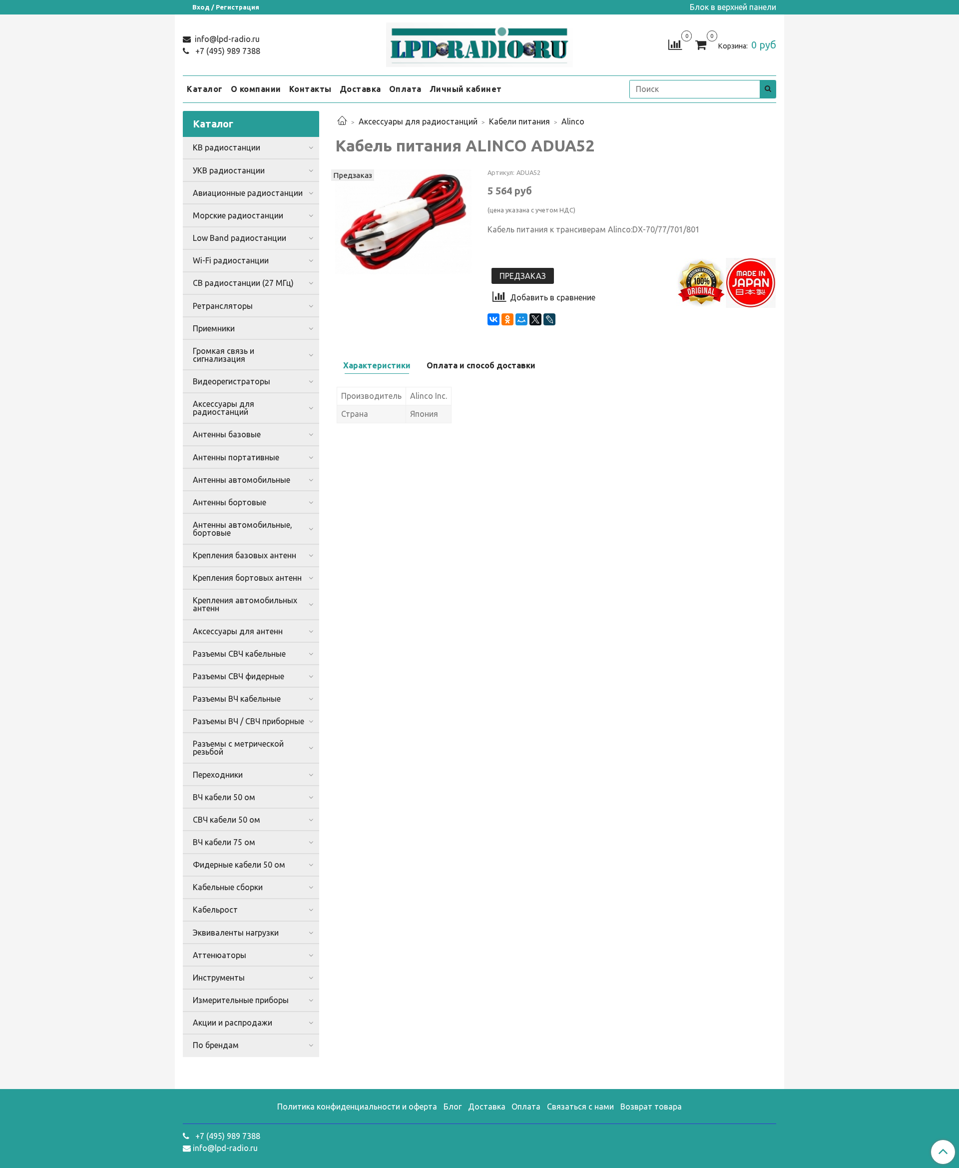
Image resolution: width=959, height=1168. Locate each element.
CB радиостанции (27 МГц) (243, 282)
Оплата (405, 88)
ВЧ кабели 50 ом (224, 797)
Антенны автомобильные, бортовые (242, 528)
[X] (535, 319)
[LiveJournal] (549, 319)
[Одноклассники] (507, 319)
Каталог (205, 88)
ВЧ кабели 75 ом (224, 842)
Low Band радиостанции (239, 237)
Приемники (214, 328)
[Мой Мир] (521, 319)
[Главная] (342, 121)
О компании (256, 88)
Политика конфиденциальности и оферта (357, 1106)
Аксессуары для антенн (238, 631)
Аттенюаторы (219, 955)
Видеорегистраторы (231, 381)
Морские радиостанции (238, 215)
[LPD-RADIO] (479, 42)
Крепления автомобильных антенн (245, 604)
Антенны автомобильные (241, 479)
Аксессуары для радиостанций (418, 121)
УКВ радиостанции (229, 170)
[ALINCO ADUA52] (403, 220)
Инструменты (219, 977)
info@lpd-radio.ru (226, 38)
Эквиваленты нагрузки (236, 932)
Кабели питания (519, 121)
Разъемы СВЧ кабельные (239, 653)
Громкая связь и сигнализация (223, 354)
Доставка (360, 88)
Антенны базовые (227, 434)
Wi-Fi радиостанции (231, 260)
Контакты (310, 88)
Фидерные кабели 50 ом (239, 864)
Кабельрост (215, 909)
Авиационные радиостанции (248, 192)
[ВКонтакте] (493, 319)
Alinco (572, 121)
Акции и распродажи (232, 1022)
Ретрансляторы (223, 305)
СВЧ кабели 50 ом (226, 819)
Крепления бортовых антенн (247, 577)
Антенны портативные (236, 457)
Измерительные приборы (241, 1000)
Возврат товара (651, 1106)
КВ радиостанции (226, 147)
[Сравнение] (675, 43)
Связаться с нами (580, 1106)
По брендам (216, 1045)
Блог (453, 1106)
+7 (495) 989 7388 (226, 50)
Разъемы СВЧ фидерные (238, 676)
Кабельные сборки (228, 887)
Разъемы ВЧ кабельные (237, 698)
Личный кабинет (466, 88)
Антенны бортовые (229, 502)
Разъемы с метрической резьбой (238, 747)
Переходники (218, 774)
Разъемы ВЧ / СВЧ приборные (248, 721)
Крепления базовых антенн (244, 555)
